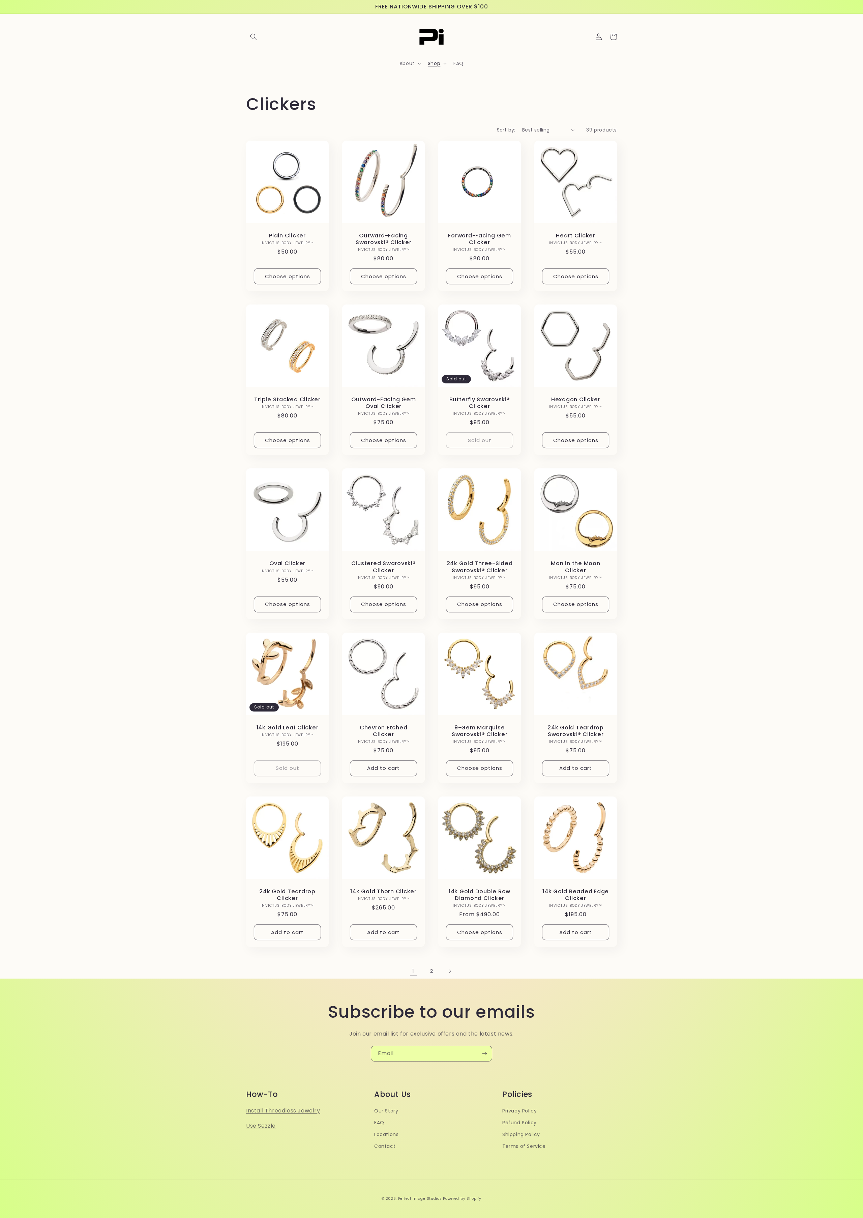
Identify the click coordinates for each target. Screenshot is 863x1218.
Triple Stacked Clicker (287, 399)
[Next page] (449, 971)
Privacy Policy (519, 1110)
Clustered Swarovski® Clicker (383, 567)
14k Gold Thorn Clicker (383, 891)
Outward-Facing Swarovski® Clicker (384, 239)
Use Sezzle (261, 1126)
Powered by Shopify (462, 1198)
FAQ (379, 1122)
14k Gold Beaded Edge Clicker (575, 895)
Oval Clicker (287, 563)
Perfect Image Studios (420, 1198)
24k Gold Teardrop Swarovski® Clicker (575, 731)
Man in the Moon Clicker (575, 567)
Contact (384, 1146)
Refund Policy (519, 1122)
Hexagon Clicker (575, 399)
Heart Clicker (575, 235)
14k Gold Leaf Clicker (288, 727)
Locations (386, 1134)
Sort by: (506, 129)
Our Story (386, 1110)
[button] (253, 36)
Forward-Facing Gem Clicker (479, 239)
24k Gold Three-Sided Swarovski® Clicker (480, 567)
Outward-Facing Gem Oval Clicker (383, 403)
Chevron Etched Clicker (384, 731)
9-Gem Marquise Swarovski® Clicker (480, 731)
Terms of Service (524, 1146)
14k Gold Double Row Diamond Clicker (479, 895)
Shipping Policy (521, 1134)
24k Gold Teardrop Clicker (287, 895)
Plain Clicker (287, 235)
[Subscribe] (484, 1054)
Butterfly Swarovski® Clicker (479, 403)
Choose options (287, 276)
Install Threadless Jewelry (283, 1110)
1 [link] (413, 971)
